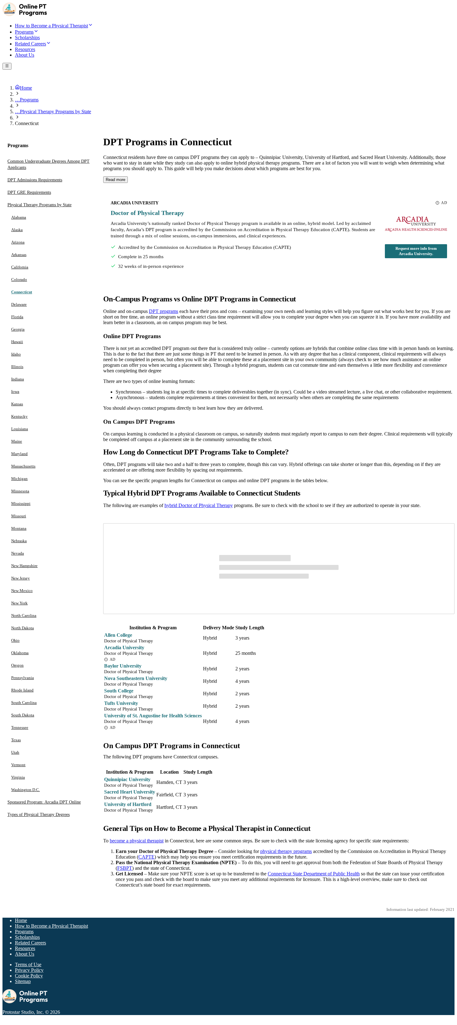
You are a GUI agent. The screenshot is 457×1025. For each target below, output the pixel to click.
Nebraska (19, 540)
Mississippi (20, 503)
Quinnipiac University (127, 779)
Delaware (19, 304)
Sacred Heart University (129, 791)
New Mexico (22, 590)
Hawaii (17, 341)
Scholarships (27, 937)
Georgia (18, 329)
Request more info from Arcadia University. (416, 251)
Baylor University (122, 666)
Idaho (16, 354)
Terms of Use (28, 964)
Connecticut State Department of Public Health (314, 873)
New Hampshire (24, 565)
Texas (16, 740)
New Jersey (20, 578)
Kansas (17, 404)
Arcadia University (124, 647)
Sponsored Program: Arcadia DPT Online (44, 802)
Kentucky (19, 416)
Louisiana (19, 428)
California (19, 267)
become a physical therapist (137, 840)
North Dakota (22, 628)
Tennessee (19, 727)
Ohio (15, 640)
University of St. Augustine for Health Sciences (153, 715)
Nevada (17, 553)
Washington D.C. (25, 789)
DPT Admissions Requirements (34, 180)
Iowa (15, 391)
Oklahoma (20, 652)
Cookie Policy (29, 975)
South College (118, 690)
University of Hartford (127, 804)
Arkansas (18, 254)
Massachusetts (23, 466)
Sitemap (23, 981)
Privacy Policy (29, 970)
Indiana (17, 379)
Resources (25, 948)
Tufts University (121, 703)
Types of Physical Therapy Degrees (38, 814)
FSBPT (124, 868)
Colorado (19, 279)
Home (21, 920)
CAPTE (146, 857)
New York (19, 603)
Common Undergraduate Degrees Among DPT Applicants (48, 164)
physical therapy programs (286, 851)
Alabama (18, 217)
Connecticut (21, 292)
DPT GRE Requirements (29, 192)
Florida (17, 316)
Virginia (18, 777)
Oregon (17, 665)
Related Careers (30, 942)
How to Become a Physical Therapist (51, 926)
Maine (16, 441)
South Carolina (24, 702)
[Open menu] (7, 66)
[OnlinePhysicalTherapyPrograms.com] (25, 14)
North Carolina (23, 615)
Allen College (118, 635)
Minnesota (20, 491)
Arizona (18, 242)
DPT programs (163, 311)
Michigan (19, 478)
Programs (24, 931)
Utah (15, 752)
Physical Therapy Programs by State (39, 205)
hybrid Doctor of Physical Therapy (198, 505)
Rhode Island (22, 690)
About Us (24, 954)
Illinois (17, 366)
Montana (18, 528)
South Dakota (22, 715)
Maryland (19, 453)
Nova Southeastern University (135, 678)
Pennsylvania (22, 677)
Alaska (17, 229)
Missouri (18, 516)
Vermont (18, 764)
